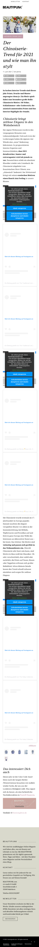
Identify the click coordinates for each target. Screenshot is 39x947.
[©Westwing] (19, 24)
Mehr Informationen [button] (19, 204)
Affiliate (32, 745)
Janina (19, 72)
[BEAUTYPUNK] (13, 7)
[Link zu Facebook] (31, 941)
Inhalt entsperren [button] (19, 208)
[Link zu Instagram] (34, 941)
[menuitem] (15, 1)
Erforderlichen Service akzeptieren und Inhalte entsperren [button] (19, 216)
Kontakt (25, 1)
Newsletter (15, 1)
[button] (8, 76)
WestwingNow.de (19, 813)
